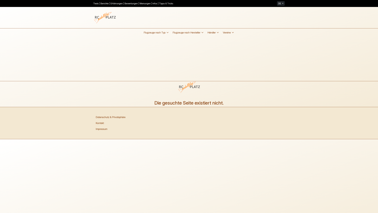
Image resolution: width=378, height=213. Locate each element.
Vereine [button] (227, 32)
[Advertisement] (189, 59)
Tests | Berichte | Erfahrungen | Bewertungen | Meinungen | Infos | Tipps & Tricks (133, 3)
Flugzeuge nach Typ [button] (155, 32)
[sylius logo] (105, 18)
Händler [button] (211, 32)
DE (280, 3)
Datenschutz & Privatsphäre (111, 117)
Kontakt (100, 123)
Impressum (101, 129)
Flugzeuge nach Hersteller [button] (186, 32)
